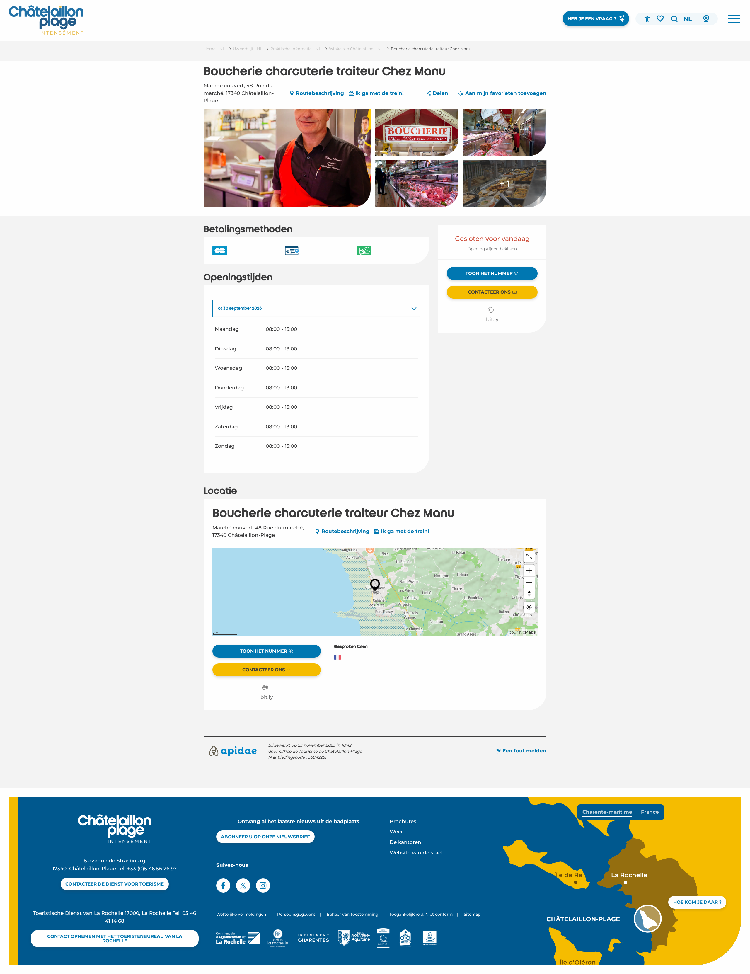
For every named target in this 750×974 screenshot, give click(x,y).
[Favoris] (660, 18)
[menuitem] (46, 20)
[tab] (310, 308)
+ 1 (505, 184)
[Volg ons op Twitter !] (243, 885)
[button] (674, 19)
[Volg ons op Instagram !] (263, 885)
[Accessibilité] (647, 19)
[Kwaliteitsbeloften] (383, 938)
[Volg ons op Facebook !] (223, 885)
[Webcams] (706, 19)
